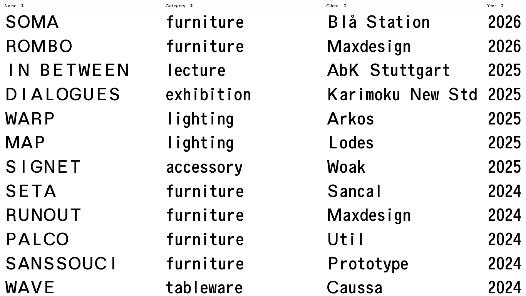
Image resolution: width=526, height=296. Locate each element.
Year (495, 6)
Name (14, 6)
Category (179, 6)
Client (336, 6)
